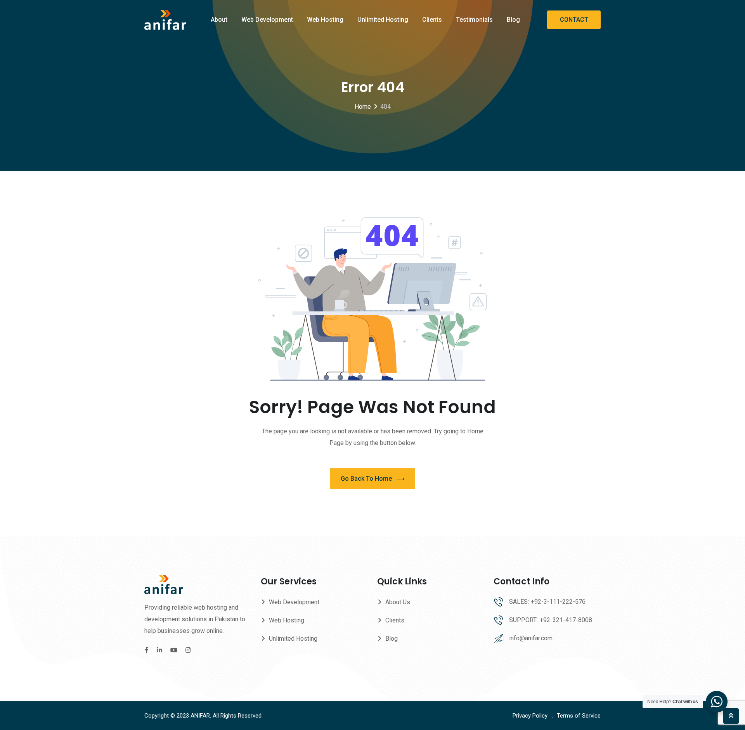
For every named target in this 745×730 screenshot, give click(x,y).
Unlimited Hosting (382, 19)
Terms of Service (579, 715)
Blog (513, 19)
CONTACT (574, 19)
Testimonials (474, 19)
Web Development (267, 19)
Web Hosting (325, 19)
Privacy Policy (530, 715)
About (219, 19)
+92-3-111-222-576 (558, 601)
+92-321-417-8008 (566, 620)
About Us (397, 602)
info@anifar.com (531, 638)
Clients (432, 19)
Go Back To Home (366, 478)
